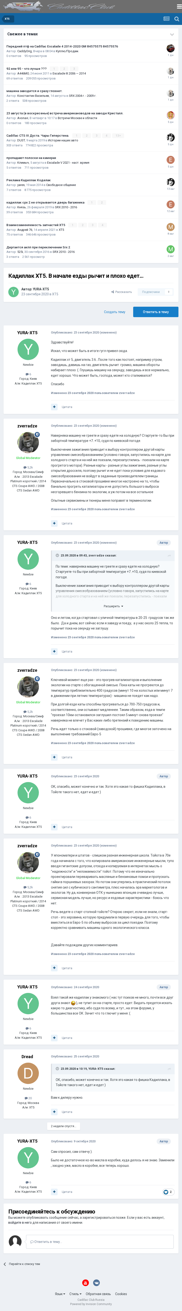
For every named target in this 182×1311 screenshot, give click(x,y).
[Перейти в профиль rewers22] (171, 71)
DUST (21, 140)
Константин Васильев (33, 95)
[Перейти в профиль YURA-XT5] (13, 292)
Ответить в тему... (48, 1242)
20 (30, 1098)
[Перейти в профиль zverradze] (28, 442)
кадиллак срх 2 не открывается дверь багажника (45, 202)
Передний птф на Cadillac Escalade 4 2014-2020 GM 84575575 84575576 (62, 46)
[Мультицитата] (54, 407)
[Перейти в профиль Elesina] (171, 160)
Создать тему (114, 312)
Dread (27, 1056)
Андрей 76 (24, 230)
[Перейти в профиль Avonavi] (171, 115)
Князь (21, 207)
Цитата (67, 407)
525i (20, 252)
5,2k (30, 467)
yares (21, 185)
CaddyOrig (24, 51)
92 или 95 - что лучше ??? (26, 68)
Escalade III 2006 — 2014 (69, 73)
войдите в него (20, 1222)
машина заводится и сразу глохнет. (34, 91)
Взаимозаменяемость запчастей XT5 (36, 225)
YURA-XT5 (41, 289)
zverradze (27, 425)
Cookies (121, 1294)
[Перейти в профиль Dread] (28, 1073)
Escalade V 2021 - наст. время (68, 162)
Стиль (74, 1294)
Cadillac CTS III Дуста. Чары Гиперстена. (38, 135)
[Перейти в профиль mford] (171, 227)
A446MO (23, 73)
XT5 (61, 230)
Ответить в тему (156, 312)
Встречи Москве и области (77, 118)
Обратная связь (98, 1294)
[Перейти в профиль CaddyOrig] (171, 48)
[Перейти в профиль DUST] (171, 138)
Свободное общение (61, 185)
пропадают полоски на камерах (31, 158)
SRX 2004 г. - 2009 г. (82, 95)
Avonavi (22, 118)
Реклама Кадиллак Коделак (28, 180)
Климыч (23, 162)
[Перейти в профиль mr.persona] (171, 249)
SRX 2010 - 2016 (66, 207)
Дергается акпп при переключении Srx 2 (38, 247)
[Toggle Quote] (58, 555)
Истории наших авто (63, 140)
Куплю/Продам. (67, 51)
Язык (59, 1294)
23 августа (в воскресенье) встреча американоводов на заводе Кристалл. (64, 113)
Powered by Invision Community (91, 1304)
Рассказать (123, 292)
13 (118, 135)
